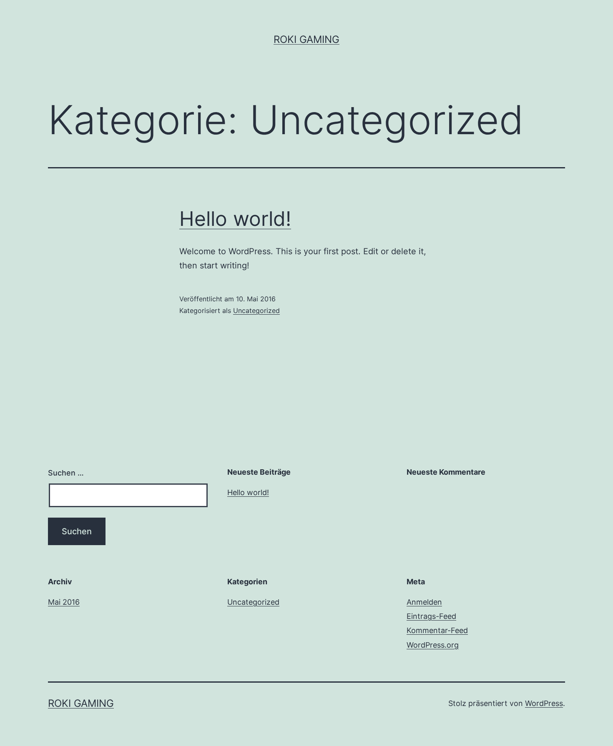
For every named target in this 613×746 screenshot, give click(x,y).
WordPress (544, 703)
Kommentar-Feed (437, 630)
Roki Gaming (306, 39)
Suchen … (66, 472)
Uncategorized (256, 310)
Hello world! (235, 218)
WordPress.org (433, 645)
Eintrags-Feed (431, 616)
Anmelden (424, 602)
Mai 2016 (64, 602)
